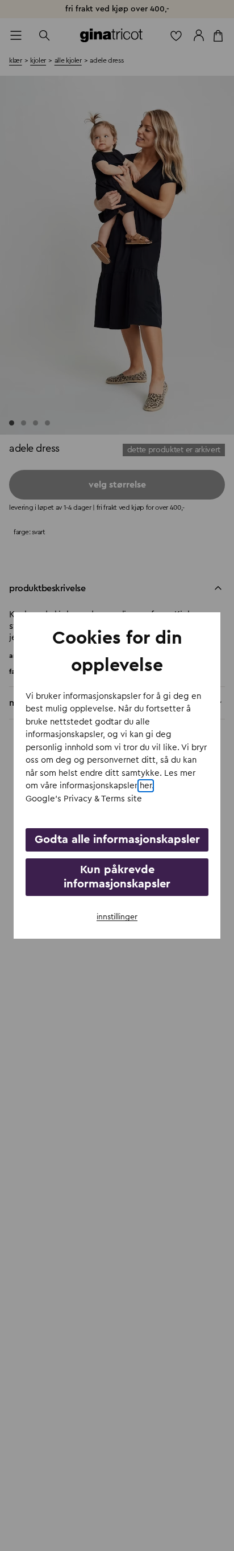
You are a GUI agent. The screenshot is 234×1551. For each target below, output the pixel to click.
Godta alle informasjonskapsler (117, 839)
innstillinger (117, 917)
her (146, 785)
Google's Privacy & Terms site (84, 799)
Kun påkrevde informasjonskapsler (117, 877)
